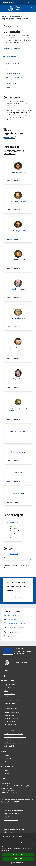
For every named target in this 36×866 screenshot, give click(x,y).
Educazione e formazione (12, 731)
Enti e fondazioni (9, 694)
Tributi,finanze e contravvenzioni (15, 737)
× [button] (34, 835)
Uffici (6, 691)
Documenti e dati (10, 703)
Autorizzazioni (9, 746)
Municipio (14, 522)
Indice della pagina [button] (12, 64)
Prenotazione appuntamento (13, 810)
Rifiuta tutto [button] (18, 859)
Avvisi (6, 761)
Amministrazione (14, 16)
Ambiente (7, 740)
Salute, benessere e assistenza (14, 743)
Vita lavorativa (9, 715)
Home (4, 16)
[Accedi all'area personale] (28, 2)
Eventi (6, 773)
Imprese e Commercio (11, 718)
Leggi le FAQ (8, 817)
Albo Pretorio (8, 832)
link (8, 850)
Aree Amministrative (11, 688)
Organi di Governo (10, 685)
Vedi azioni (17, 48)
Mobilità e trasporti (10, 724)
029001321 (14, 554)
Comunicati (8, 758)
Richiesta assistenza (11, 820)
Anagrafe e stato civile (11, 712)
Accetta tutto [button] (18, 854)
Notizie (6, 755)
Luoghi (6, 770)
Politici (6, 697)
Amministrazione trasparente (14, 829)
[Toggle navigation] (4, 8)
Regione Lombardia (9, 2)
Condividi (7, 48)
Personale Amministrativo (12, 700)
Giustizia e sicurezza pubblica (13, 734)
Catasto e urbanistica (11, 721)
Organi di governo (8, 19)
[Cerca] (32, 8)
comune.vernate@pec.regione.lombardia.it (17, 560)
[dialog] (18, 849)
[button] (18, 863)
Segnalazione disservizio (12, 814)
